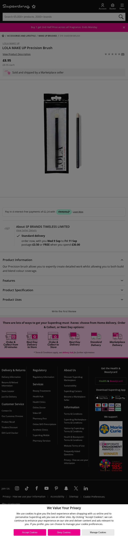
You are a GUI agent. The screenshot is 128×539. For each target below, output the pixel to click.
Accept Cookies (30, 532)
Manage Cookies (98, 532)
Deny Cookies (64, 532)
